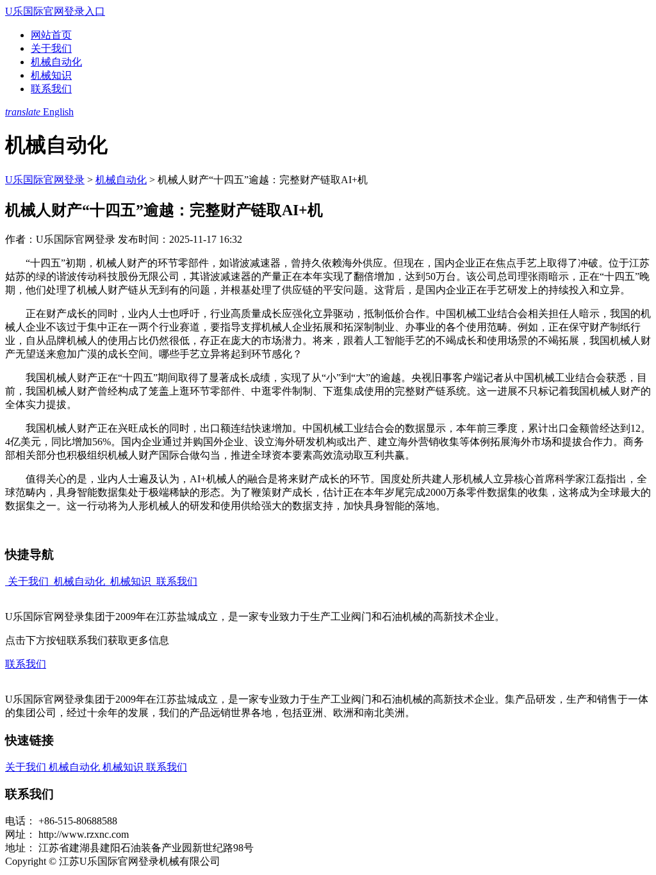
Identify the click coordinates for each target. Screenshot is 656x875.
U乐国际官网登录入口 (55, 11)
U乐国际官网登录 (45, 179)
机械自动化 (56, 61)
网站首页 (51, 34)
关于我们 (51, 48)
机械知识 (51, 75)
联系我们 (51, 88)
